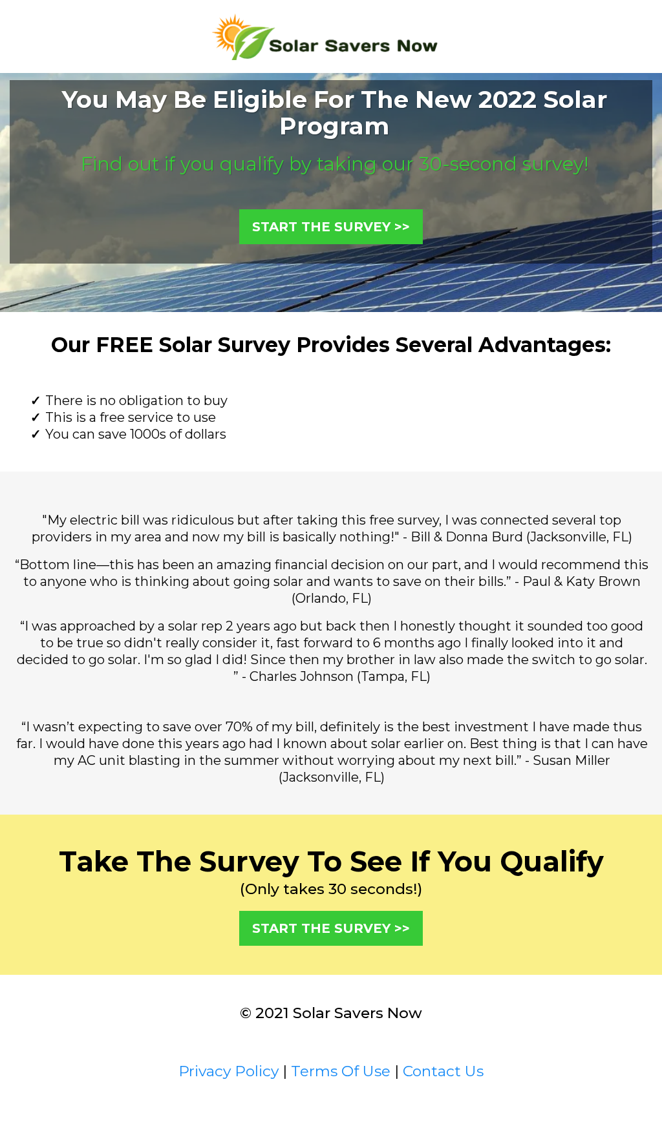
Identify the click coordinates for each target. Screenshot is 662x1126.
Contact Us (443, 1071)
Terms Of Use (340, 1071)
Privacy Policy (228, 1071)
